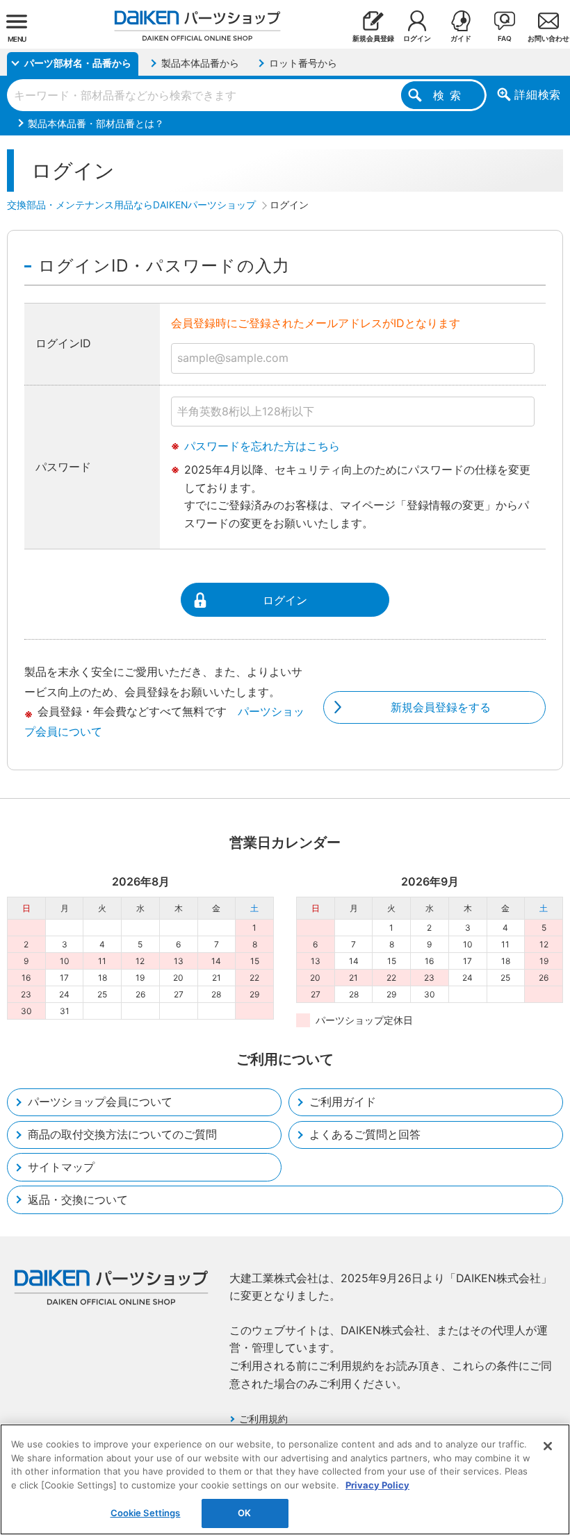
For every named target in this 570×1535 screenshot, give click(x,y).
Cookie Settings (146, 1512)
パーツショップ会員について (100, 1102)
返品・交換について (78, 1199)
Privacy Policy (377, 1485)
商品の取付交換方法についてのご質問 (122, 1134)
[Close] (547, 1446)
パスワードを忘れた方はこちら (262, 446)
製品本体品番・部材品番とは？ (96, 123)
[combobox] (247, 95)
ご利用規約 (263, 1419)
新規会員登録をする (441, 707)
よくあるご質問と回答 (365, 1134)
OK (244, 1512)
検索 (449, 95)
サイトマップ (61, 1167)
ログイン (285, 600)
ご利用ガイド (342, 1102)
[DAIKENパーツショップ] (197, 20)
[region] (285, 1479)
